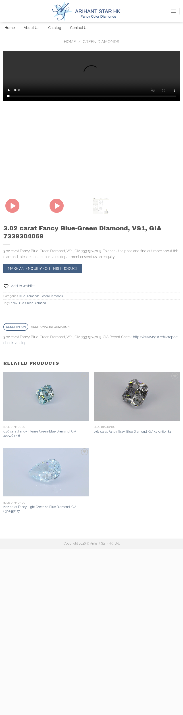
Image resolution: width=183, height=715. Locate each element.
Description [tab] (16, 326)
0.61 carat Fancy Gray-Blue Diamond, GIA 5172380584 (132, 431)
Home (70, 41)
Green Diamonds (101, 41)
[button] (173, 11)
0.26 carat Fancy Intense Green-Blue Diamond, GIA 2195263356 (39, 433)
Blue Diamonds (29, 296)
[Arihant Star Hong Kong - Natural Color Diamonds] (91, 11)
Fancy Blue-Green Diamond (27, 303)
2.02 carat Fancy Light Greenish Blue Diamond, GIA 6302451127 (39, 509)
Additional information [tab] (50, 326)
